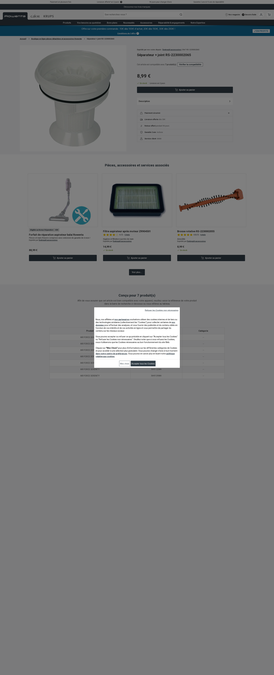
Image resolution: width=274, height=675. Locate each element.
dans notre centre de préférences (111, 353)
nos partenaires (121, 319)
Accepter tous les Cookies (143, 363)
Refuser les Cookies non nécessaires (161, 310)
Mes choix (124, 363)
